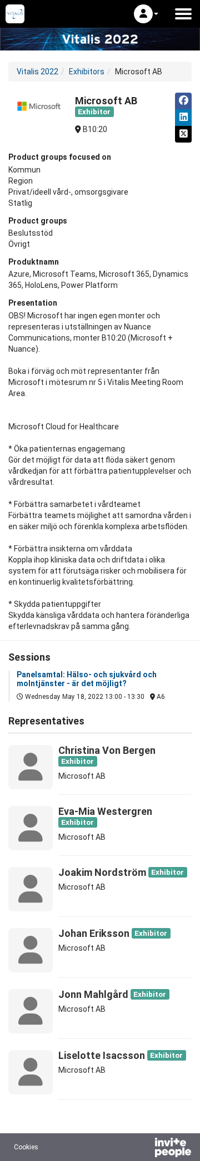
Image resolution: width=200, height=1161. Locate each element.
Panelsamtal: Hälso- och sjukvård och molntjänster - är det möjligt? (87, 678)
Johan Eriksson (93, 933)
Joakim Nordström (102, 872)
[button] (146, 14)
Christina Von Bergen (107, 750)
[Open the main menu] (183, 14)
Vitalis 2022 (37, 71)
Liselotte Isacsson (101, 1055)
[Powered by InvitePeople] (144, 1149)
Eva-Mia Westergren (105, 811)
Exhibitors (86, 71)
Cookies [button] (26, 1147)
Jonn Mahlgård (93, 994)
